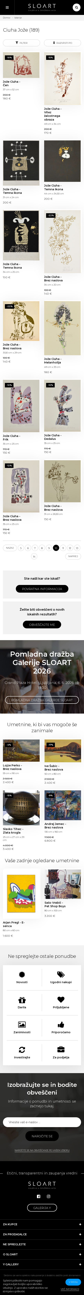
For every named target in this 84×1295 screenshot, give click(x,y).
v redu (73, 1281)
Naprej (73, 556)
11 (63, 548)
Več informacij (70, 1289)
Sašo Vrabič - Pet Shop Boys (63, 884)
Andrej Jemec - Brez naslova (63, 805)
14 (34, 556)
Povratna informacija (42, 589)
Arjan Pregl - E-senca (21, 894)
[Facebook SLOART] (38, 1196)
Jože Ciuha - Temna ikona (21, 163)
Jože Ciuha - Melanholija (62, 328)
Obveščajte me (42, 625)
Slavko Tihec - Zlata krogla (21, 807)
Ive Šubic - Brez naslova (63, 750)
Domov (6, 17)
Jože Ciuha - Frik (21, 406)
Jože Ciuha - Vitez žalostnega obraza (62, 78)
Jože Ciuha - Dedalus (62, 405)
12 (70, 548)
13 (77, 548)
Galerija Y (42, 1208)
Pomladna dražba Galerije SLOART (42, 700)
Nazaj (10, 547)
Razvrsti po (64, 42)
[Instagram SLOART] (48, 1196)
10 (56, 548)
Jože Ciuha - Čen (21, 65)
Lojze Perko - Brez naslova (21, 750)
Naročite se (42, 1136)
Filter (23, 42)
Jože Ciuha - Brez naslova (62, 241)
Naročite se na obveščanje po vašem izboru (42, 1150)
